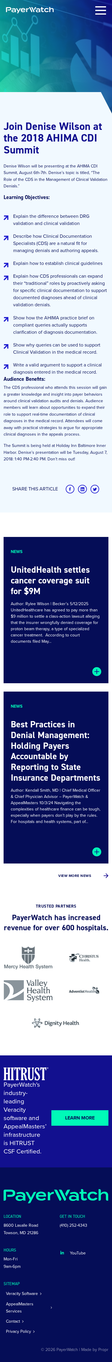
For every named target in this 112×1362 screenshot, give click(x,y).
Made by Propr (94, 1350)
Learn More (80, 1117)
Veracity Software (22, 1293)
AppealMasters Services (19, 1307)
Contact (13, 1321)
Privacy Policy (18, 1331)
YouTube (78, 1253)
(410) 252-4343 (73, 1225)
